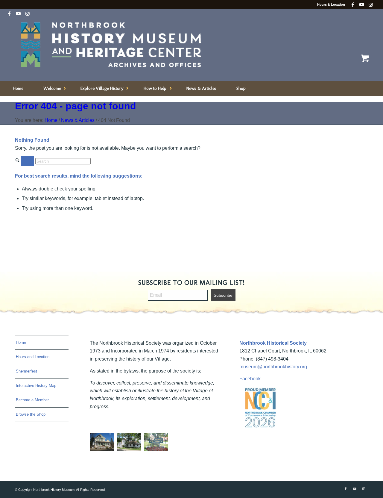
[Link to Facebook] (352, 4)
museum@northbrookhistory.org (273, 366)
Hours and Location (32, 357)
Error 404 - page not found (75, 106)
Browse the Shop (30, 414)
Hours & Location (331, 4)
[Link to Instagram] (370, 4)
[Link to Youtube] (361, 4)
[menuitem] (18, 88)
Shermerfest (26, 371)
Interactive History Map (36, 385)
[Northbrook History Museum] (111, 45)
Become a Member (32, 400)
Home (21, 342)
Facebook (250, 378)
